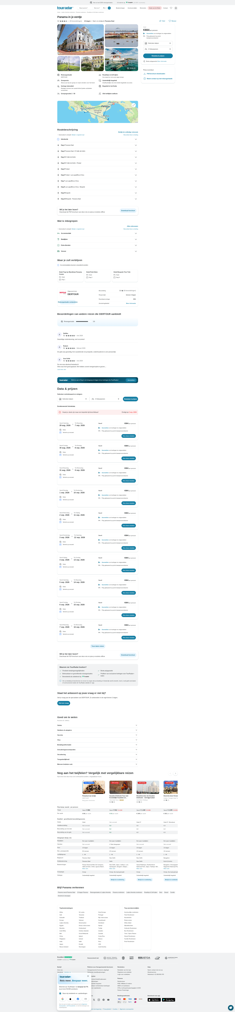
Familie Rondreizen (130, 939)
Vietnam (81, 920)
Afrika (61, 912)
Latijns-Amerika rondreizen (134, 892)
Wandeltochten (128, 925)
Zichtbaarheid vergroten (94, 983)
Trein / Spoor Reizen (130, 933)
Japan (61, 944)
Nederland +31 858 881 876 (156, 974)
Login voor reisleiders (124, 974)
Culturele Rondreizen (130, 928)
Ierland (81, 939)
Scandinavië (101, 920)
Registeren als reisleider (125, 972)
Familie (172, 892)
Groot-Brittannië (83, 933)
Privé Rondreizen (129, 941)
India (60, 941)
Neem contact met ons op (155, 970)
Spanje (100, 925)
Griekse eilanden (84, 931)
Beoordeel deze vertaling (131, 135)
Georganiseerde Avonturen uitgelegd (98, 970)
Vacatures (64, 972)
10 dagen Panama (82, 892)
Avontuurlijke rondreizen (131, 912)
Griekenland (82, 928)
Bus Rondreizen (129, 931)
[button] (117, 428)
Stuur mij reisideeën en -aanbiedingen (74, 993)
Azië (60, 915)
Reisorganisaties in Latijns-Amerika (100, 892)
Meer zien (85, 868)
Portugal (100, 915)
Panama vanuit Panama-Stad (66, 892)
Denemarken (82, 923)
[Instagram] (99, 1000)
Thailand (81, 917)
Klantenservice (152, 972)
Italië (80, 941)
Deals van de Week (154, 8)
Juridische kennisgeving (94, 1009)
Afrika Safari (127, 923)
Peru (99, 941)
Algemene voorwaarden (126, 1009)
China (61, 936)
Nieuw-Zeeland (63, 947)
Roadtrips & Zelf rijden (150, 892)
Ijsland (81, 936)
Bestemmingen (120, 8)
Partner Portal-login (123, 990)
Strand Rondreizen (129, 936)
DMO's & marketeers (124, 986)
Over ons (60, 970)
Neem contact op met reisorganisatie (159, 79)
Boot (160, 892)
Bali (60, 933)
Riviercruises (128, 920)
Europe (61, 920)
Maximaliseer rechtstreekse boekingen (98, 986)
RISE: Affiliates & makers (125, 983)
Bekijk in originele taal (78, 135)
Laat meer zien (61, 369)
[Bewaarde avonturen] (171, 8)
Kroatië (81, 944)
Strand (166, 892)
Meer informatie (131, 303)
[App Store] (154, 1000)
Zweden (100, 931)
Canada (100, 933)
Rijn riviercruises (103, 917)
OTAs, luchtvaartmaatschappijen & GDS (129, 988)
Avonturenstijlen (132, 8)
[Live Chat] (231, 1008)
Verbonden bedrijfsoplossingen (96, 972)
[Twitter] (94, 1000)
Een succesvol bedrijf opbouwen (96, 979)
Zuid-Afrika (62, 931)
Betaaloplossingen (92, 981)
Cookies (115, 1009)
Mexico (100, 939)
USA (99, 944)
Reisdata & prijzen (130, 399)
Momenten (143, 8)
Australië (62, 917)
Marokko (62, 928)
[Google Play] (168, 1000)
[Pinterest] (103, 1000)
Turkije (100, 928)
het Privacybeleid (71, 1005)
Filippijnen (62, 939)
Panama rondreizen (118, 892)
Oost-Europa (102, 912)
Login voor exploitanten (94, 988)
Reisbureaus (121, 981)
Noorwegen (82, 947)
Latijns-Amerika (63, 923)
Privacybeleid (107, 1009)
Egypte (61, 925)
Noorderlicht (127, 917)
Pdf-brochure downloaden (156, 74)
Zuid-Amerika (102, 947)
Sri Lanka (81, 912)
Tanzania (81, 915)
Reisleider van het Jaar (124, 970)
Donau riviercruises (84, 925)
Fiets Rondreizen (129, 915)
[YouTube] (108, 1000)
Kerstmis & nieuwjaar (64, 896)
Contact (165, 8)
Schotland (101, 923)
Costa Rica (101, 936)
